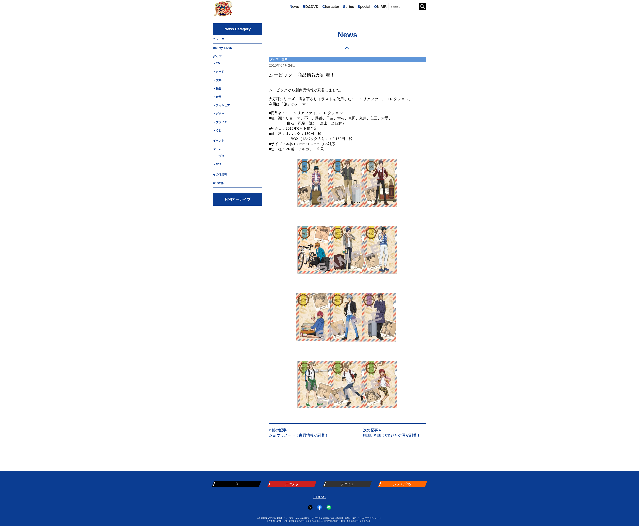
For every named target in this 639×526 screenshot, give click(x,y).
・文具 (217, 80)
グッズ (217, 56)
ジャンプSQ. (403, 484)
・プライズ (220, 122)
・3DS (217, 164)
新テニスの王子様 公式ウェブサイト (223, 10)
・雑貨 (217, 88)
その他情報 (220, 174)
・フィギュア (221, 105)
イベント (218, 140)
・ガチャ (218, 113)
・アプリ (218, 156)
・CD (216, 63)
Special (364, 6)
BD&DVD (311, 6)
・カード (218, 71)
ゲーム (217, 149)
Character (330, 6)
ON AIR (380, 6)
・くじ (217, 130)
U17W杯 (218, 183)
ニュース (218, 39)
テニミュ (347, 484)
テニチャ (292, 484)
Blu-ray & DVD (222, 48)
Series (348, 6)
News (294, 6)
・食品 (217, 96)
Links (319, 496)
